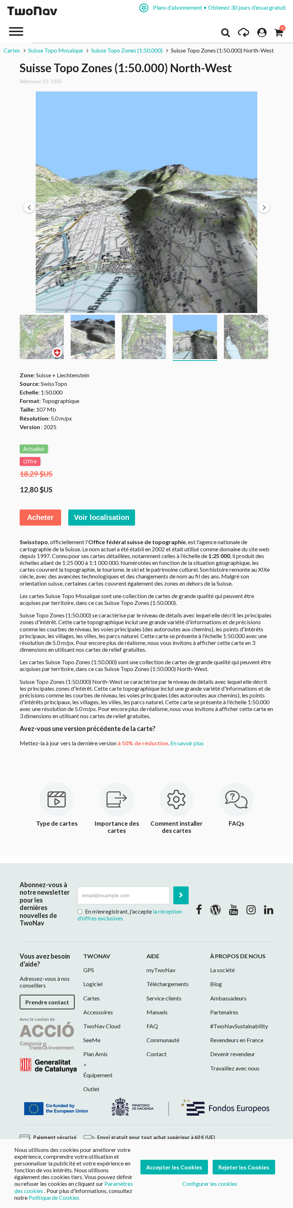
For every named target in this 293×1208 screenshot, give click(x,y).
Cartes (12, 50)
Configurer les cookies (209, 1183)
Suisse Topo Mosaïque (55, 50)
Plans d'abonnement (219, 7)
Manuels (157, 1012)
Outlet (91, 1088)
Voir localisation (101, 517)
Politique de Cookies (54, 1197)
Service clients (164, 998)
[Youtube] (233, 909)
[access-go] (243, 34)
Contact (156, 1053)
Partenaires (224, 1012)
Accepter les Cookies (174, 1167)
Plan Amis (95, 1053)
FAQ (152, 1026)
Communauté (162, 1040)
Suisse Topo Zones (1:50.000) (127, 50)
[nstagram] (251, 909)
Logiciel (93, 983)
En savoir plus (187, 743)
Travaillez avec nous (234, 1068)
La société (222, 969)
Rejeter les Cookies (243, 1167)
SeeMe (91, 1040)
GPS (88, 969)
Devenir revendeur (232, 1053)
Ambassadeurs (228, 998)
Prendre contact (47, 1002)
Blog (216, 983)
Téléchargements (167, 983)
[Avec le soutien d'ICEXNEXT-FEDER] (146, 1106)
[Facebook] (199, 909)
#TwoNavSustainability (239, 1026)
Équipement (98, 1075)
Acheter (40, 517)
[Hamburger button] (16, 31)
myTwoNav (160, 969)
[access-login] (262, 34)
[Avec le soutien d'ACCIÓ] (48, 1046)
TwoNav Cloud (101, 1026)
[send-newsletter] (181, 895)
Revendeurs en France (236, 1040)
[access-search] (225, 34)
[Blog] (215, 909)
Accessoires (98, 1012)
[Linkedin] (268, 909)
